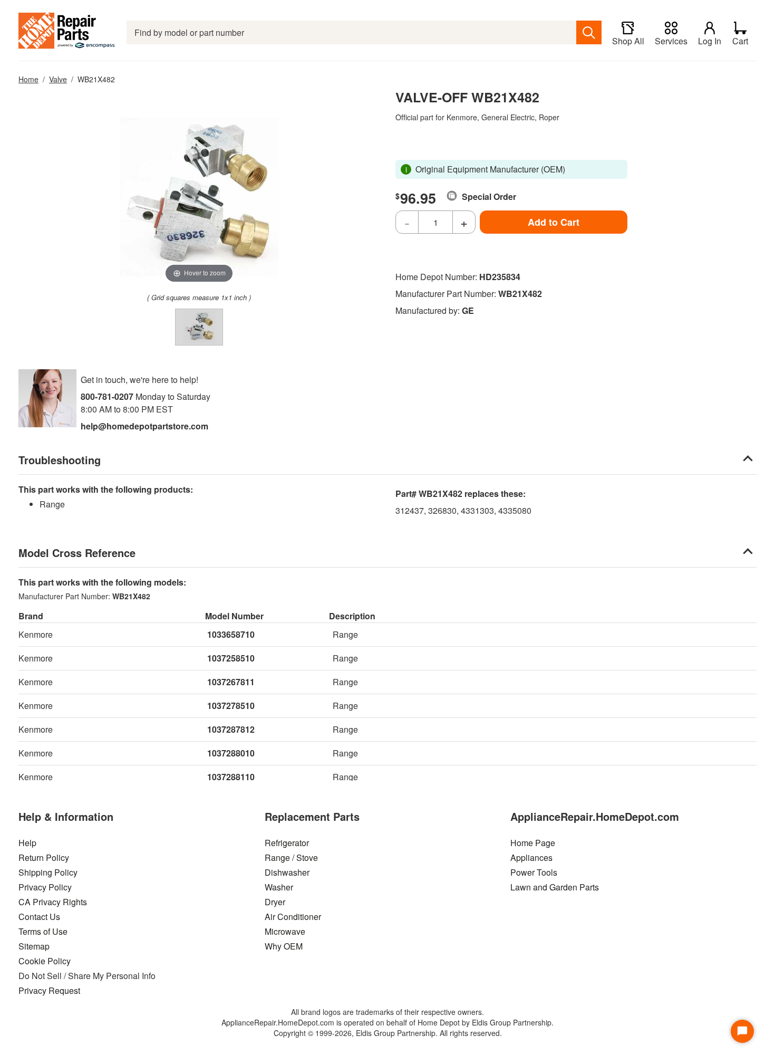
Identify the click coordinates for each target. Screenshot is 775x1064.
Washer (279, 887)
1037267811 (231, 682)
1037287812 (231, 729)
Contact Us (39, 916)
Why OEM (284, 946)
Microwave (285, 931)
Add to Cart (553, 222)
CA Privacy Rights (52, 902)
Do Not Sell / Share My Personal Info (87, 976)
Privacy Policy (45, 887)
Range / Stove (291, 857)
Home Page (532, 843)
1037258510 (231, 658)
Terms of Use (42, 931)
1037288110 (231, 777)
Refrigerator (287, 843)
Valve (58, 79)
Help (27, 843)
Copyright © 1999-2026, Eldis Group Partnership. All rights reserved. (388, 1033)
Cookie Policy (44, 961)
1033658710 (231, 634)
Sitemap (34, 946)
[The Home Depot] (67, 32)
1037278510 (231, 705)
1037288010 (231, 753)
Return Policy (43, 857)
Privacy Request (49, 990)
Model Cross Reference (76, 552)
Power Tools (533, 872)
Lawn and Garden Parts (554, 887)
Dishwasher (287, 872)
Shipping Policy (48, 872)
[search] (589, 32)
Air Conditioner (293, 916)
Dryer (275, 902)
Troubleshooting (59, 459)
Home (28, 79)
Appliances (531, 857)
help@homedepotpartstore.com (144, 426)
